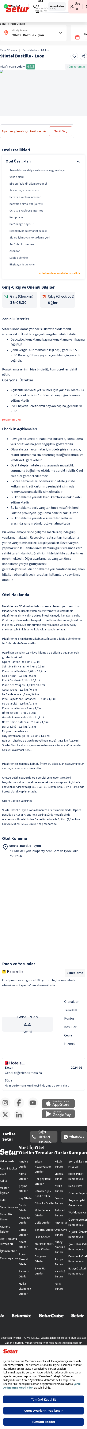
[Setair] (77, 1315)
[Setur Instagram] (7, 1107)
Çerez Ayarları (9, 1258)
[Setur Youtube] (34, 1107)
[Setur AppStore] (60, 1107)
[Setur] (18, 8)
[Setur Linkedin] (20, 1119)
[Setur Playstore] (60, 1117)
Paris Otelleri (18, 24)
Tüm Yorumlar (76, 67)
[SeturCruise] (51, 1315)
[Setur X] (7, 1119)
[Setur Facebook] (20, 1107)
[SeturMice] (21, 1315)
